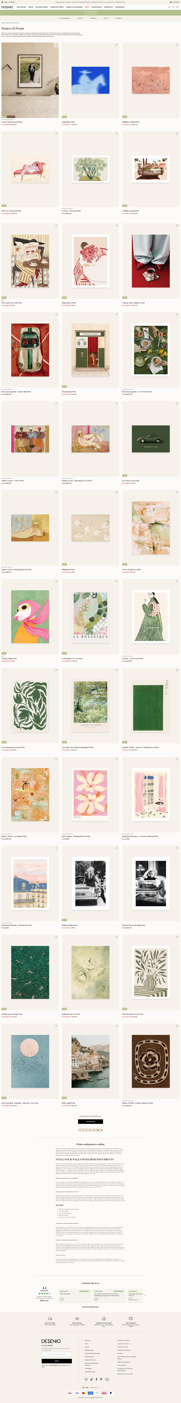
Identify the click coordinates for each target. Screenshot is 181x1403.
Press (86, 1344)
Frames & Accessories (74, 7)
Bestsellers (21, 7)
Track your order (123, 1347)
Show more (90, 1121)
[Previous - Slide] (56, 1295)
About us (87, 1340)
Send (57, 1361)
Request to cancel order (125, 1374)
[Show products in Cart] (177, 7)
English (12, 2)
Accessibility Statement (92, 1353)
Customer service (123, 1344)
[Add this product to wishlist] (56, 44)
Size (105, 18)
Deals (87, 7)
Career (87, 1347)
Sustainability (89, 1350)
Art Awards (88, 1368)
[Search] (169, 7)
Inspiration (108, 7)
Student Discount (90, 1360)
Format (93, 18)
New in (30, 7)
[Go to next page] (101, 1130)
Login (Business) (90, 1372)
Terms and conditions (124, 1350)
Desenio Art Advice (124, 1340)
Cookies (120, 1353)
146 (98, 1130)
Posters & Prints (41, 7)
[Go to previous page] (79, 1130)
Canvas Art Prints (57, 7)
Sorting (118, 18)
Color (80, 18)
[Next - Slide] (145, 1295)
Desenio (4, 23)
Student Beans (89, 1357)
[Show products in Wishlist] (173, 7)
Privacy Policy (54, 1365)
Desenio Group (95, 1397)
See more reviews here (90, 1307)
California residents (124, 1362)
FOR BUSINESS (120, 7)
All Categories (64, 18)
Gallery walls (96, 7)
